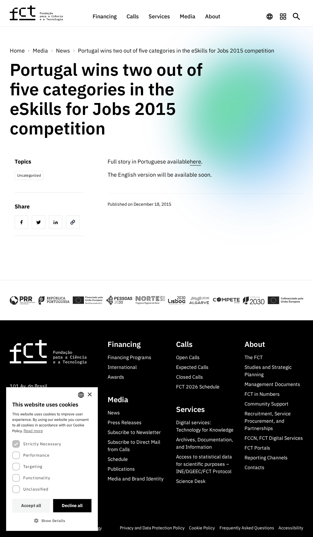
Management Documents (272, 384)
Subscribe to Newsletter (134, 432)
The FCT (254, 357)
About (212, 16)
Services (159, 16)
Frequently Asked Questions (246, 528)
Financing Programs (129, 357)
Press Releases (125, 422)
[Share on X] (40, 223)
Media (187, 16)
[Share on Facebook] (23, 223)
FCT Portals (257, 448)
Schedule (118, 459)
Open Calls (188, 357)
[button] (52, 521)
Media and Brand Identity (136, 479)
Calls (133, 16)
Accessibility (290, 528)
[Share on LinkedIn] (57, 223)
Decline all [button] (72, 505)
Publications (121, 469)
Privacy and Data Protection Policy (152, 528)
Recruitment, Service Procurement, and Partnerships (268, 420)
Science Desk (190, 481)
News (63, 50)
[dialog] (52, 459)
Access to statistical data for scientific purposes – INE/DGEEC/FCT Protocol (204, 464)
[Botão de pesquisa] (296, 16)
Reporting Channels (266, 457)
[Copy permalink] (74, 223)
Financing (105, 16)
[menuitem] (105, 19)
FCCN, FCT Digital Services (274, 438)
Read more (33, 430)
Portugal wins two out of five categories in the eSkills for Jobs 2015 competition (176, 50)
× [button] (89, 394)
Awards (116, 377)
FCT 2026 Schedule (197, 387)
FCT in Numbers (262, 394)
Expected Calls (192, 367)
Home (17, 50)
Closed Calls (189, 377)
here (195, 161)
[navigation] (269, 16)
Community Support (267, 404)
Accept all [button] (31, 505)
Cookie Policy (202, 528)
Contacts (254, 467)
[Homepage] (37, 13)
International (122, 367)
